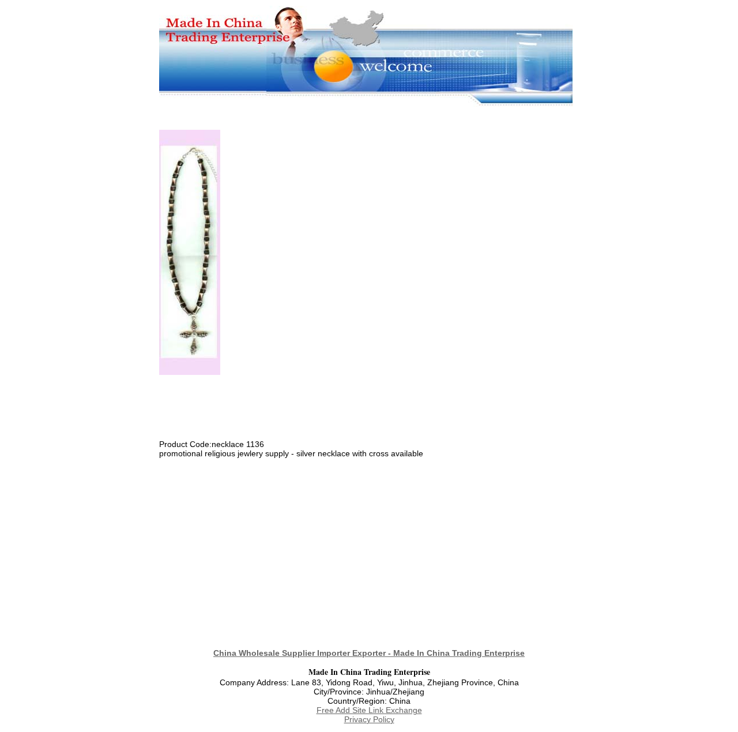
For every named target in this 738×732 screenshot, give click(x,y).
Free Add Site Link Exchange (369, 710)
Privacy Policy (369, 719)
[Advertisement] (369, 112)
